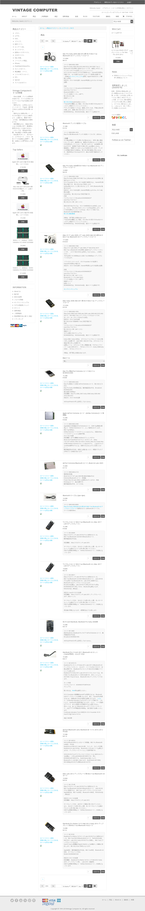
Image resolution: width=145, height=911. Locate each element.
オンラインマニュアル (76, 76)
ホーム (14, 16)
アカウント (97, 2)
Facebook (16, 900)
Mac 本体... (18, 58)
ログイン (129, 8)
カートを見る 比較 (46, 71)
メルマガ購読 (115, 115)
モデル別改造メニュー (21, 305)
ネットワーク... (20, 50)
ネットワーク (63, 28)
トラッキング (18, 319)
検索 (117, 16)
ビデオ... (17, 36)
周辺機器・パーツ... (21, 72)
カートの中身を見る (118, 8)
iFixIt (73, 690)
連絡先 (108, 16)
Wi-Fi (72, 28)
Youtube (96, 16)
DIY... (16, 77)
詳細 (102, 117)
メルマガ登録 (18, 300)
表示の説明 (18, 297)
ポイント (17, 308)
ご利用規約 (44, 16)
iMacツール (66, 358)
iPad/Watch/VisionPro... (23, 66)
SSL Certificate (122, 156)
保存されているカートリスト (114, 2)
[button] (113, 53)
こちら (99, 698)
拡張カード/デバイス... (22, 52)
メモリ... (17, 33)
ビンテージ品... (20, 47)
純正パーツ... (19, 44)
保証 (56, 16)
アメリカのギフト (21, 83)
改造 (76, 16)
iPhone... (17, 63)
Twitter (12, 900)
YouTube (21, 900)
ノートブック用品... (21, 61)
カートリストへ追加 (46, 67)
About (24, 16)
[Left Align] (89, 41)
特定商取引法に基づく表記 (23, 316)
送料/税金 (66, 16)
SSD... (17, 39)
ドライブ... (18, 41)
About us (118, 900)
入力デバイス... (20, 55)
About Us (17, 291)
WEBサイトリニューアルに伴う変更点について (123, 77)
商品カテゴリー (52, 28)
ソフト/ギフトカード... (22, 74)
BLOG (85, 16)
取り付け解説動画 (69, 214)
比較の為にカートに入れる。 (49, 69)
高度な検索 (115, 134)
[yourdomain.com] (41, 10)
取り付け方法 (68, 102)
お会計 (129, 2)
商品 (34, 16)
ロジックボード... (20, 69)
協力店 (16, 294)
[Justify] (94, 41)
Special (17, 80)
